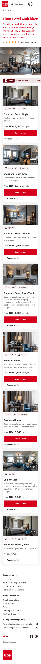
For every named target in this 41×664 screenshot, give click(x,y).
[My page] (30, 4)
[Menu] (37, 4)
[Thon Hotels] (5, 4)
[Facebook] (31, 636)
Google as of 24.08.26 (29, 42)
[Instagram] (36, 636)
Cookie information (10, 642)
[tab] (9, 80)
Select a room (20, 133)
